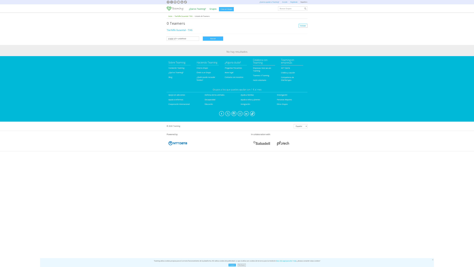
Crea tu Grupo (202, 68)
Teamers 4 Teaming (261, 75)
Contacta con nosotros (234, 77)
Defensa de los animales (214, 95)
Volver (303, 25)
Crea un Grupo (226, 9)
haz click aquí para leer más (286, 261)
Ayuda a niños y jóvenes (250, 99)
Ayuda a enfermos (175, 99)
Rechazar (241, 265)
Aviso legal (229, 72)
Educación (209, 104)
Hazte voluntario (259, 80)
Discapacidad (210, 99)
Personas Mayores (284, 99)
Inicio (170, 16)
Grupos (213, 9)
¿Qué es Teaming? (197, 9)
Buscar (213, 38)
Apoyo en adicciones (176, 95)
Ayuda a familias (247, 95)
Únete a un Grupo (204, 72)
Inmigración (245, 104)
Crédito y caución (288, 72)
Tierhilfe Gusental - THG (184, 16)
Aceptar (232, 265)
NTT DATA (285, 68)
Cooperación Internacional (179, 104)
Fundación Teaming (176, 68)
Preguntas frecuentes (233, 68)
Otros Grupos (282, 104)
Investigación (282, 95)
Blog (170, 77)
